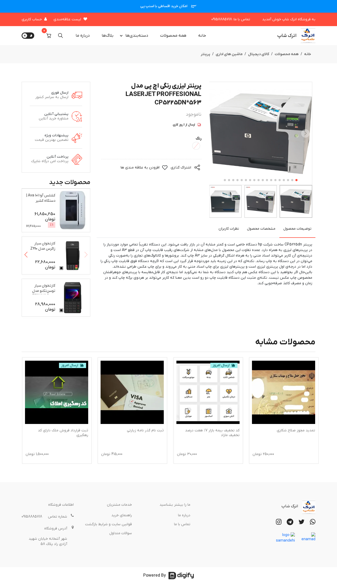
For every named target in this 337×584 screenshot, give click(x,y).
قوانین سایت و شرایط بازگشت (108, 524)
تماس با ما (182, 524)
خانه (202, 35)
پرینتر (205, 54)
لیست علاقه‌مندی (67, 19)
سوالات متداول (120, 533)
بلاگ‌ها (107, 35)
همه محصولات (173, 35)
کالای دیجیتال (258, 54)
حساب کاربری (32, 19)
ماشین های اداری (229, 54)
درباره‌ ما (83, 35)
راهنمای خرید (121, 515)
